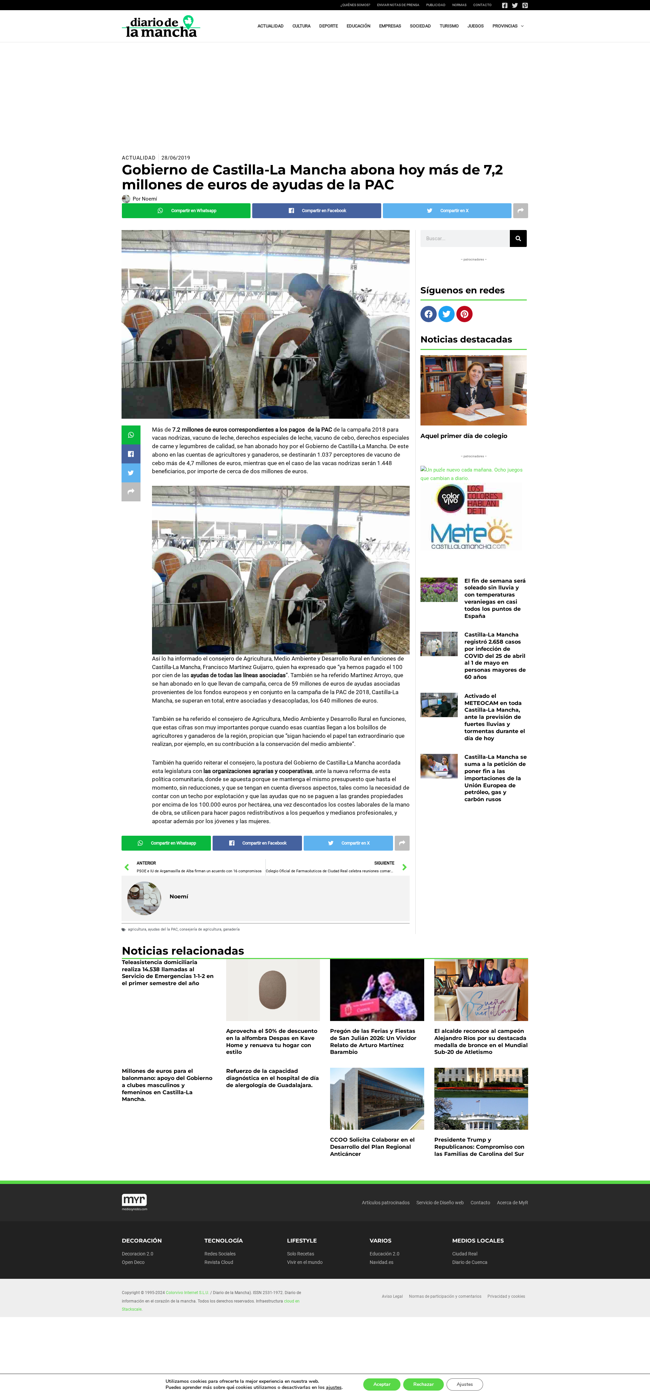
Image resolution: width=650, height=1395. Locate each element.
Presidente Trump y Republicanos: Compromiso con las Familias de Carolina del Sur (479, 1147)
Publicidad (436, 5)
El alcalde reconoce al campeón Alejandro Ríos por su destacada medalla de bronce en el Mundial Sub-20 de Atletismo (481, 1041)
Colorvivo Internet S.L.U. (187, 1292)
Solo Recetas (300, 1253)
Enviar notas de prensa (398, 5)
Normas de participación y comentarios (445, 1296)
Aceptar (381, 1384)
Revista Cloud (218, 1262)
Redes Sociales (220, 1253)
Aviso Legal (392, 1296)
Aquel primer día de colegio (463, 436)
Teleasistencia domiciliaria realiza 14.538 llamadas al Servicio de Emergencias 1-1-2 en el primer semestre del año (168, 972)
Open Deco (133, 1262)
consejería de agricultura (200, 929)
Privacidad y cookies (506, 1296)
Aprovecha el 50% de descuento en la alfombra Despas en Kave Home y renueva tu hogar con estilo (271, 1041)
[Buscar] (518, 238)
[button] (521, 26)
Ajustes (465, 1384)
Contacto (482, 5)
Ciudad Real (464, 1253)
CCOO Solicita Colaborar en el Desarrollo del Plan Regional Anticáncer (372, 1147)
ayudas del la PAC (163, 929)
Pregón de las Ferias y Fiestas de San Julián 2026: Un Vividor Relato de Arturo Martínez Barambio (373, 1041)
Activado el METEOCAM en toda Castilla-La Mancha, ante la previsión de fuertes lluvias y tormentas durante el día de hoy (494, 717)
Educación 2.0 (384, 1253)
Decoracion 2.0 (137, 1253)
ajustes (334, 1387)
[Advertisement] (325, 93)
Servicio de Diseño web (440, 1202)
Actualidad (139, 158)
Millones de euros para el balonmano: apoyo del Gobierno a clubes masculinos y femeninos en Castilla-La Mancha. (167, 1085)
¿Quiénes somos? (355, 5)
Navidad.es (381, 1262)
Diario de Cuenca (470, 1262)
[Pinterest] (525, 5)
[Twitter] (515, 5)
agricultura (137, 929)
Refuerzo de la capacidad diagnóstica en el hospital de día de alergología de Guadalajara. (272, 1078)
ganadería (231, 929)
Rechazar (423, 1384)
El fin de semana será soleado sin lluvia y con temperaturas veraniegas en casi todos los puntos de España (495, 598)
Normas (459, 5)
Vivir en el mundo (305, 1262)
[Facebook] (505, 5)
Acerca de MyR (512, 1202)
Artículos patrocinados (386, 1202)
